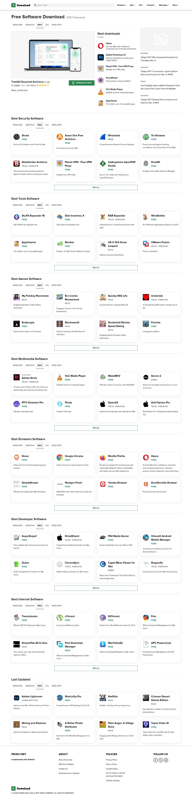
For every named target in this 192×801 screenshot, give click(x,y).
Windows (121, 5)
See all (96, 187)
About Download (65, 760)
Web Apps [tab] (57, 25)
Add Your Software (66, 764)
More (175, 5)
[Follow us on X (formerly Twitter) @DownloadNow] (161, 760)
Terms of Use (111, 764)
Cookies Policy (112, 769)
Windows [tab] (17, 25)
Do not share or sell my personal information (115, 774)
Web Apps (163, 5)
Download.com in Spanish (69, 773)
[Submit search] (35, 5)
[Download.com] (20, 5)
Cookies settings (113, 780)
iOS (140, 5)
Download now (84, 83)
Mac (132, 5)
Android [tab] (30, 25)
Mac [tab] (40, 25)
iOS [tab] (47, 25)
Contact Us (63, 769)
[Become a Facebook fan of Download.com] (155, 760)
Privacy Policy (111, 760)
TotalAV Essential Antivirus (30, 81)
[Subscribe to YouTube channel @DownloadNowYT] (166, 760)
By (15, 85)
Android (150, 5)
